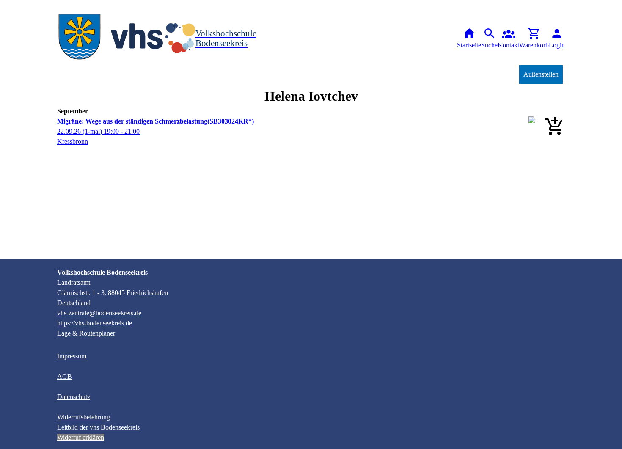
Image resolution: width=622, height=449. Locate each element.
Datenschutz (73, 396)
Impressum (71, 356)
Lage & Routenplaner (86, 333)
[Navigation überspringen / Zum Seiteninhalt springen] (7, 6)
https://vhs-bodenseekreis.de (94, 323)
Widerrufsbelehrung (83, 417)
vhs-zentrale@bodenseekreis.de (99, 313)
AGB (64, 376)
